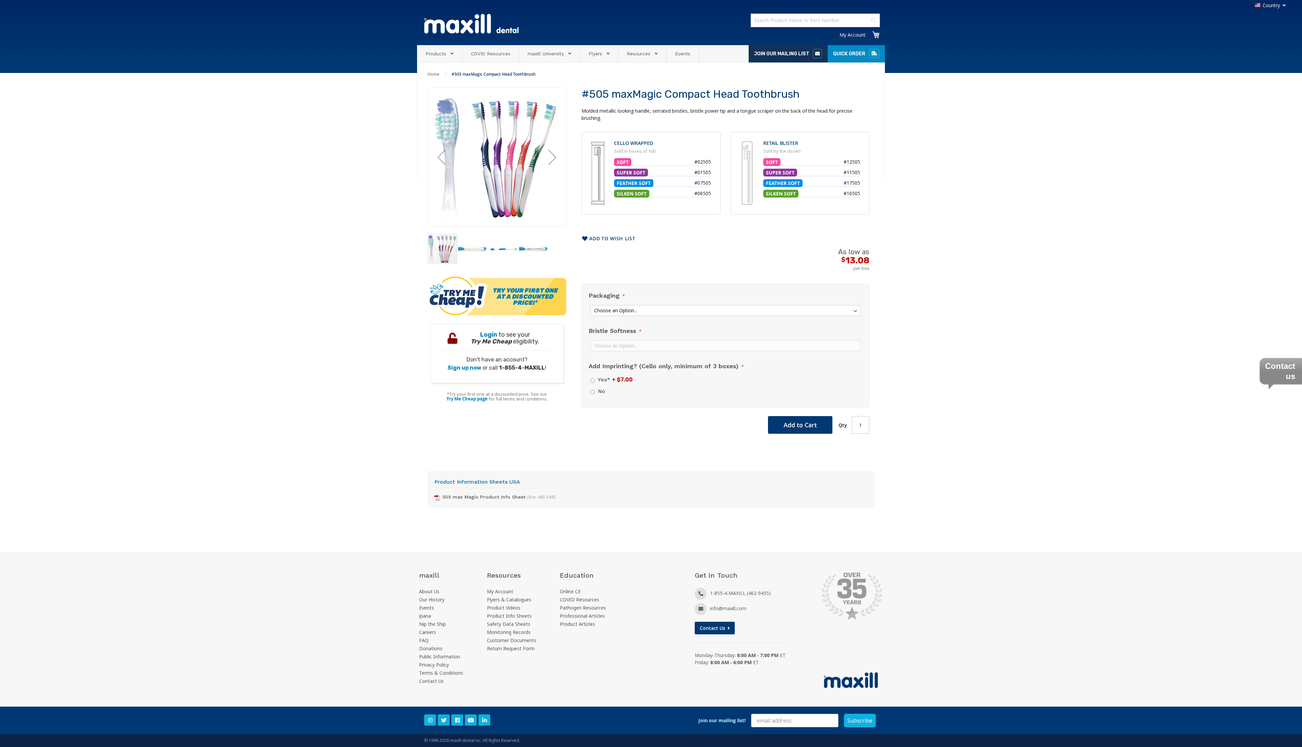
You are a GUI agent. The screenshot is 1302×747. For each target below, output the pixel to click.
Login (488, 334)
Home (433, 74)
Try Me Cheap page (467, 399)
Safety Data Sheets (508, 624)
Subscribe (859, 720)
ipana (425, 616)
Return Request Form (511, 648)
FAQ (424, 640)
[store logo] (471, 23)
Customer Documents (511, 640)
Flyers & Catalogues (509, 599)
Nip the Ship (432, 624)
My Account (853, 35)
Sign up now (464, 368)
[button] (441, 157)
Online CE (570, 591)
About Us (429, 591)
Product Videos (503, 607)
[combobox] (815, 20)
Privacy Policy (434, 664)
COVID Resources (579, 599)
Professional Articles (582, 616)
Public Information (439, 656)
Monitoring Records (509, 632)
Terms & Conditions (441, 673)
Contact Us (431, 681)
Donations (430, 648)
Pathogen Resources (583, 607)
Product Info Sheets (509, 616)
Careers (427, 632)
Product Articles (577, 624)
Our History (432, 599)
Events (426, 607)
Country (1271, 5)
